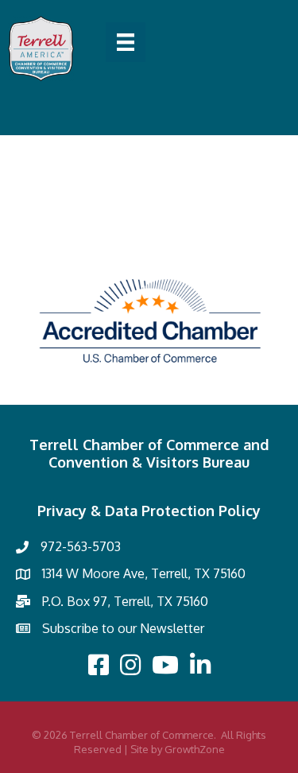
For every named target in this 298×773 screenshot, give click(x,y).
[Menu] (125, 42)
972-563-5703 (81, 546)
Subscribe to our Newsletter (123, 628)
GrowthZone (194, 749)
